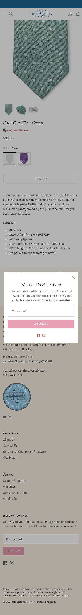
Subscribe (41, 323)
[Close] (73, 277)
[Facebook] (38, 335)
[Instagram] (43, 335)
